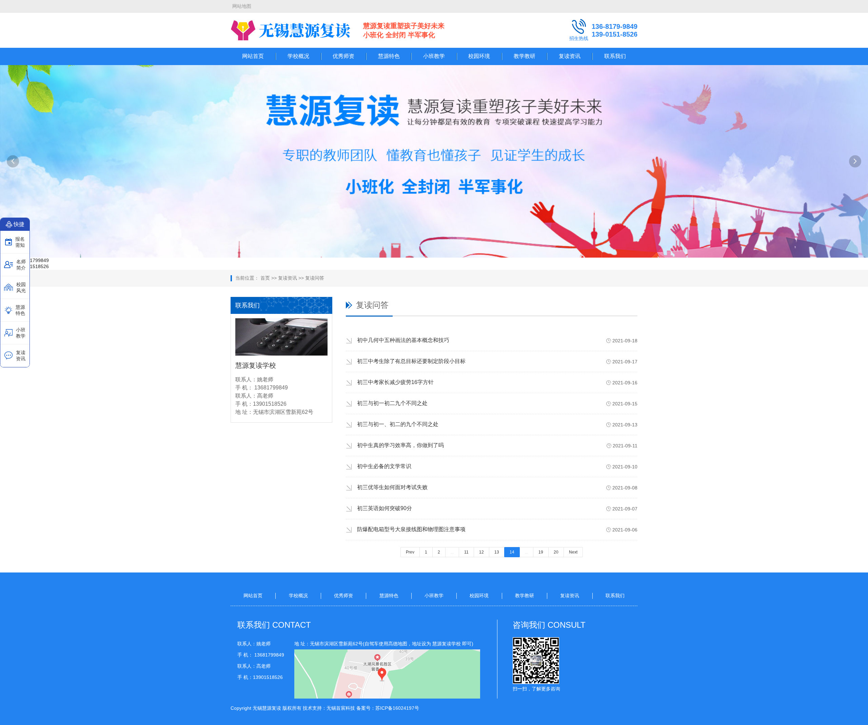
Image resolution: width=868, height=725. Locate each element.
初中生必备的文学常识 (384, 466)
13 (496, 552)
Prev (410, 552)
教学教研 (524, 56)
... (452, 552)
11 (466, 552)
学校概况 (298, 56)
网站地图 (241, 6)
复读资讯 (569, 56)
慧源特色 (389, 56)
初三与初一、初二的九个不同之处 (397, 424)
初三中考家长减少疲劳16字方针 (395, 382)
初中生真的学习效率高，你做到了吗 (400, 445)
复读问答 (314, 278)
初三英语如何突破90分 (384, 508)
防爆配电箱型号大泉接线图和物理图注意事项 (411, 529)
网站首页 (253, 56)
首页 (265, 278)
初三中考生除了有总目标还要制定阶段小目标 (411, 361)
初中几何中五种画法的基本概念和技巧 (403, 340)
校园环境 (479, 56)
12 (481, 552)
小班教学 (434, 56)
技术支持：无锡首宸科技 (329, 708)
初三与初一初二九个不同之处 (392, 403)
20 (556, 552)
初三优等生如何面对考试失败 (392, 487)
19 (540, 552)
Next (573, 552)
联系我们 (615, 56)
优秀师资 (343, 56)
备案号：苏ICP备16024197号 (387, 708)
